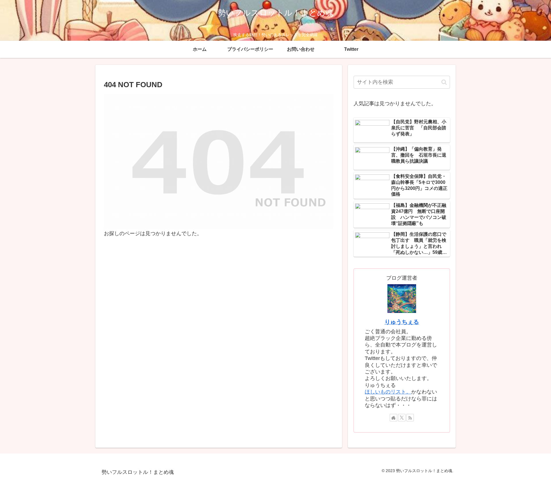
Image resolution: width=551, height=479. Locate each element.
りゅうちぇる (402, 322)
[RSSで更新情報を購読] (410, 417)
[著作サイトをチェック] (393, 417)
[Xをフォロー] (402, 417)
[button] (444, 82)
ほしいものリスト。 (388, 392)
